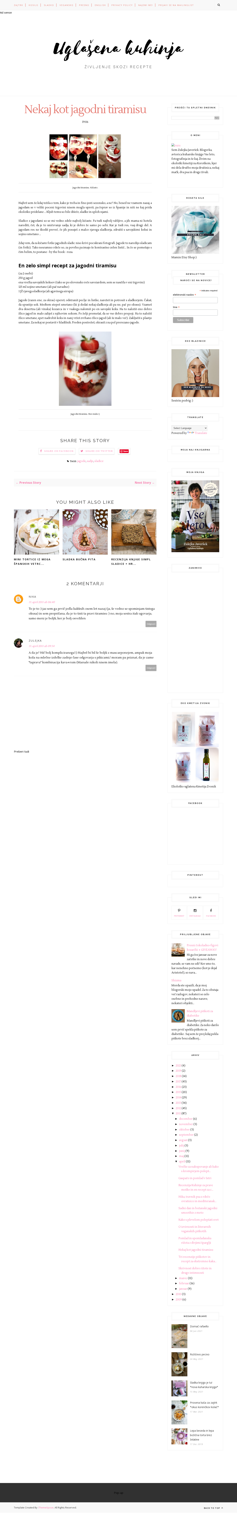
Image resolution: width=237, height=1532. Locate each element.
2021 (178, 1065)
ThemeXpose (46, 1507)
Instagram (195, 916)
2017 (178, 1081)
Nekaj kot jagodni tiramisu (195, 1250)
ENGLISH (100, 5)
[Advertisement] (199, 631)
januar (183, 1289)
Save (125, 451)
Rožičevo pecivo (199, 1354)
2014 (178, 1097)
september (186, 1135)
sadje (90, 461)
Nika (32, 596)
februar (184, 1283)
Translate (201, 433)
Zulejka (35, 640)
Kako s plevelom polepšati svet (198, 1220)
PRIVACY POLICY (122, 5)
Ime (176, 307)
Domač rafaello (199, 1326)
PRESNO (84, 5)
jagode (81, 461)
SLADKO (49, 5)
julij (181, 1145)
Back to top (212, 1508)
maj (181, 1156)
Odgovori (151, 624)
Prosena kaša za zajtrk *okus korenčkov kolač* (204, 1405)
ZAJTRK (18, 5)
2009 (179, 1299)
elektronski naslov (184, 294)
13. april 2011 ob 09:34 (41, 646)
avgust (183, 1140)
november (186, 1124)
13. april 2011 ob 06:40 (42, 602)
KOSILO (33, 5)
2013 (178, 1103)
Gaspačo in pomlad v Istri (194, 1178)
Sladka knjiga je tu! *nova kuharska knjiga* (204, 1385)
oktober (184, 1129)
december (186, 1119)
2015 (178, 1092)
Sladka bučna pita (79, 559)
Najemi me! (145, 5)
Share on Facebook (59, 451)
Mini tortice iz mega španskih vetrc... (32, 562)
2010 (178, 1294)
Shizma (176, 980)
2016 (178, 1087)
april (182, 1161)
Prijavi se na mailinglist (176, 5)
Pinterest (179, 916)
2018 (178, 1076)
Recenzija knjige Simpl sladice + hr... (131, 562)
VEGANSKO (67, 5)
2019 (178, 1071)
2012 (178, 1108)
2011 (178, 1113)
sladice (99, 461)
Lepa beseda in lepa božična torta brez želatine (202, 1435)
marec (183, 1278)
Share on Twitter (99, 451)
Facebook (211, 916)
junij (182, 1151)
